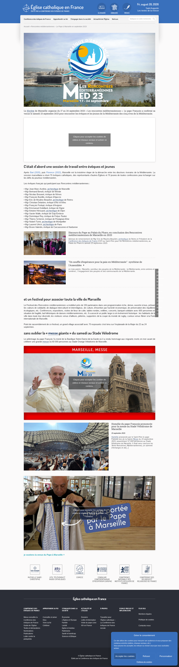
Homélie (114, 437)
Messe (135, 439)
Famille (65, 623)
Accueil (26, 27)
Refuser (146, 656)
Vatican (115, 19)
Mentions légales (145, 614)
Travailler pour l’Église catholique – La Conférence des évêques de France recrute (108, 622)
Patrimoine (66, 631)
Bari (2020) (35, 172)
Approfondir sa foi (60, 19)
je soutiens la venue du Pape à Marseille (43, 555)
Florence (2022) (53, 172)
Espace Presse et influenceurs (126, 609)
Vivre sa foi (47, 623)
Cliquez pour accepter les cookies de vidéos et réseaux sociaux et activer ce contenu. (89, 139)
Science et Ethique (69, 636)
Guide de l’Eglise (30, 625)
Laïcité (64, 625)
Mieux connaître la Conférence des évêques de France (31, 620)
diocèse (30, 110)
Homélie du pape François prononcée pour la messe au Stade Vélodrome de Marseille (131, 426)
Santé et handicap (69, 634)
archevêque (52, 189)
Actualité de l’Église (101, 19)
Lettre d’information (88, 620)
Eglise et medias (68, 628)
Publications (28, 634)
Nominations (28, 631)
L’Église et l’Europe (69, 620)
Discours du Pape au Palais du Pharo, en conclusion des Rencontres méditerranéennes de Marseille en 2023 (105, 234)
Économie (66, 617)
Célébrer (46, 625)
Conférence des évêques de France (37, 19)
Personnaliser (166, 656)
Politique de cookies (144, 662)
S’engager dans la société (81, 19)
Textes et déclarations (32, 628)
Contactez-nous (145, 626)
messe (53, 333)
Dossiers (84, 617)
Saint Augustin (152, 8)
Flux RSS (142, 609)
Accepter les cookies (125, 656)
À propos (104, 609)
